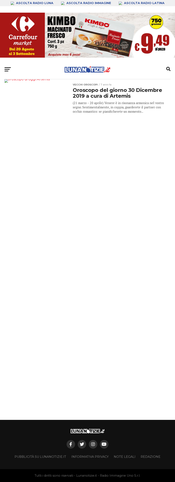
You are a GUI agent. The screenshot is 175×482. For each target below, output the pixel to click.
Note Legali (125, 457)
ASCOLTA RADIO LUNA (34, 3)
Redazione (150, 457)
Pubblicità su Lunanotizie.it (40, 457)
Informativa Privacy (90, 457)
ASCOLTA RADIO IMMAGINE (89, 3)
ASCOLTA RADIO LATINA (144, 3)
